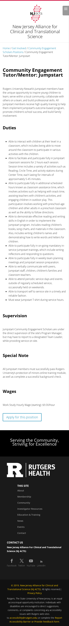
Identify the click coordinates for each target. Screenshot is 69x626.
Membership (24, 496)
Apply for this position (22, 417)
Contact (21, 533)
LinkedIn (41, 565)
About (20, 490)
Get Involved (19, 48)
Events (21, 526)
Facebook (12, 565)
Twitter (21, 565)
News (20, 520)
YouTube (31, 565)
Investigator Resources (29, 508)
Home (6, 48)
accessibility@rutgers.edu (23, 617)
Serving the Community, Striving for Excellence (34, 442)
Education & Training (28, 514)
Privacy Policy (34, 593)
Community (23, 502)
